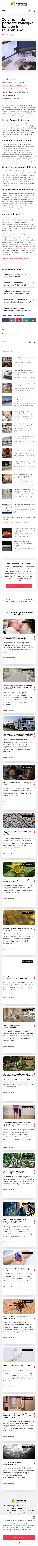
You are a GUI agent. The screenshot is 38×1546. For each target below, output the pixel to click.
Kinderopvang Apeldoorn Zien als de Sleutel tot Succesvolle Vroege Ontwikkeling (17, 1124)
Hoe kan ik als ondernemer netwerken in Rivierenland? (19, 284)
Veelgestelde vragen (11, 98)
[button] (34, 1517)
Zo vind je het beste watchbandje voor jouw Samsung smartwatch (16, 1269)
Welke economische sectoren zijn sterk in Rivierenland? (19, 275)
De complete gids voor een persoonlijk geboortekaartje (14, 638)
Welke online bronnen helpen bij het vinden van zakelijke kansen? (19, 292)
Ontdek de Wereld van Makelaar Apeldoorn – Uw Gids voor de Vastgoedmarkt (16, 1221)
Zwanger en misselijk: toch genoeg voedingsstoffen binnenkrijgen (23, 477)
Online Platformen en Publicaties (16, 89)
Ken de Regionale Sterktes (13, 83)
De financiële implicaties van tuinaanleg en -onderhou (14, 1172)
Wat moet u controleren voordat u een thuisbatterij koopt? (23, 544)
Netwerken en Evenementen (14, 86)
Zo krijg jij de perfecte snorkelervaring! (12, 1463)
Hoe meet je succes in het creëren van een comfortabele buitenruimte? (18, 1075)
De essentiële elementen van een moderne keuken (16, 1026)
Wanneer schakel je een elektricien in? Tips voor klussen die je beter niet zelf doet (17, 832)
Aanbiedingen (9, 35)
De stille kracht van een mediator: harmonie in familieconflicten (16, 977)
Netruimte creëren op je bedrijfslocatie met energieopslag (22, 399)
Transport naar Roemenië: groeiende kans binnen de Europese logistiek (18, 735)
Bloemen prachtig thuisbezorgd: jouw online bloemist (18, 880)
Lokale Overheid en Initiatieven (15, 92)
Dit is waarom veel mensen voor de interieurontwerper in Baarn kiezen (24, 373)
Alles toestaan (19, 1537)
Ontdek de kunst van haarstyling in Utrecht (17, 783)
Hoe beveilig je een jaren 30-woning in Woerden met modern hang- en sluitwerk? (23, 492)
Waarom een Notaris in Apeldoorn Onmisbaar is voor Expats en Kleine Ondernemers (17, 1415)
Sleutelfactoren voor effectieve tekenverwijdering (15, 1317)
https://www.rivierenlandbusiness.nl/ (14, 248)
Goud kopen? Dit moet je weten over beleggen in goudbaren (18, 929)
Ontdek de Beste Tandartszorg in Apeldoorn (16, 1366)
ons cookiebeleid (9, 1531)
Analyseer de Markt (10, 95)
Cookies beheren (19, 1543)
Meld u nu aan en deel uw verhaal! (19, 564)
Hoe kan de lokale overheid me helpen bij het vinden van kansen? (19, 301)
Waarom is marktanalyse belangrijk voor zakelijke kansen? (19, 309)
